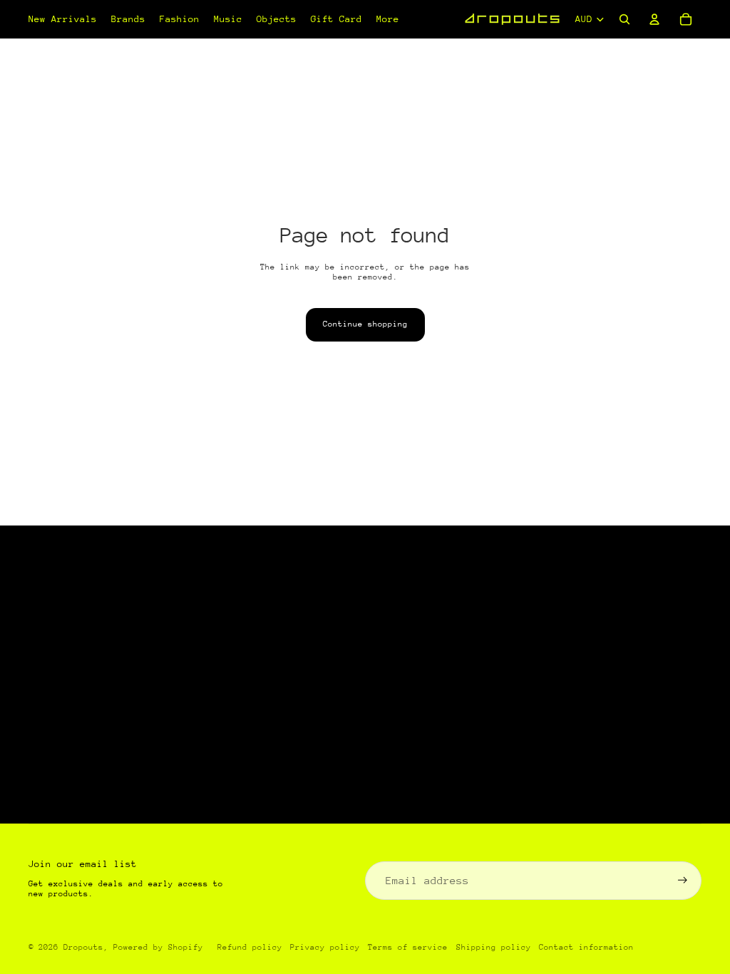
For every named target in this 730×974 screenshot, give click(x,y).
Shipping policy (493, 947)
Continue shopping (365, 324)
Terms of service (408, 947)
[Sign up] (682, 880)
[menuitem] (387, 19)
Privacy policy (325, 947)
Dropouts (83, 947)
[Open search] (624, 19)
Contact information (586, 947)
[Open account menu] (654, 19)
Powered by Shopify (158, 947)
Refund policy (249, 947)
